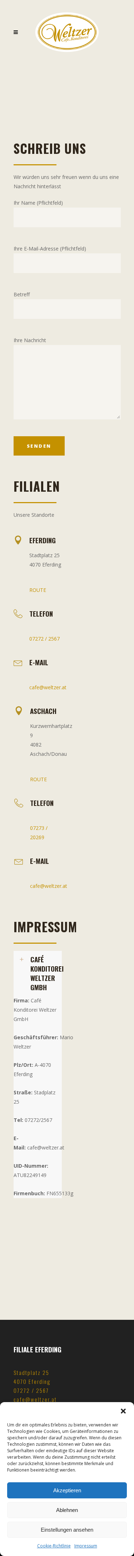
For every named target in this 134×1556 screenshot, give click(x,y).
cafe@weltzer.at (47, 687)
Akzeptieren (67, 1490)
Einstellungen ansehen (67, 1530)
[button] (123, 1411)
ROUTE (37, 590)
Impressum (85, 1546)
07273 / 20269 (39, 833)
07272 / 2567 (44, 638)
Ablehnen (67, 1510)
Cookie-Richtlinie (54, 1546)
